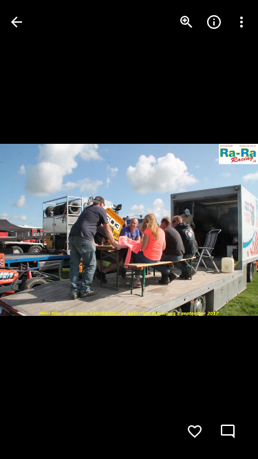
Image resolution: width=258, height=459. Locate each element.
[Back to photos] (16, 22)
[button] (38, 230)
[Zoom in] (186, 22)
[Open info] (214, 22)
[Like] (194, 431)
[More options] (241, 22)
